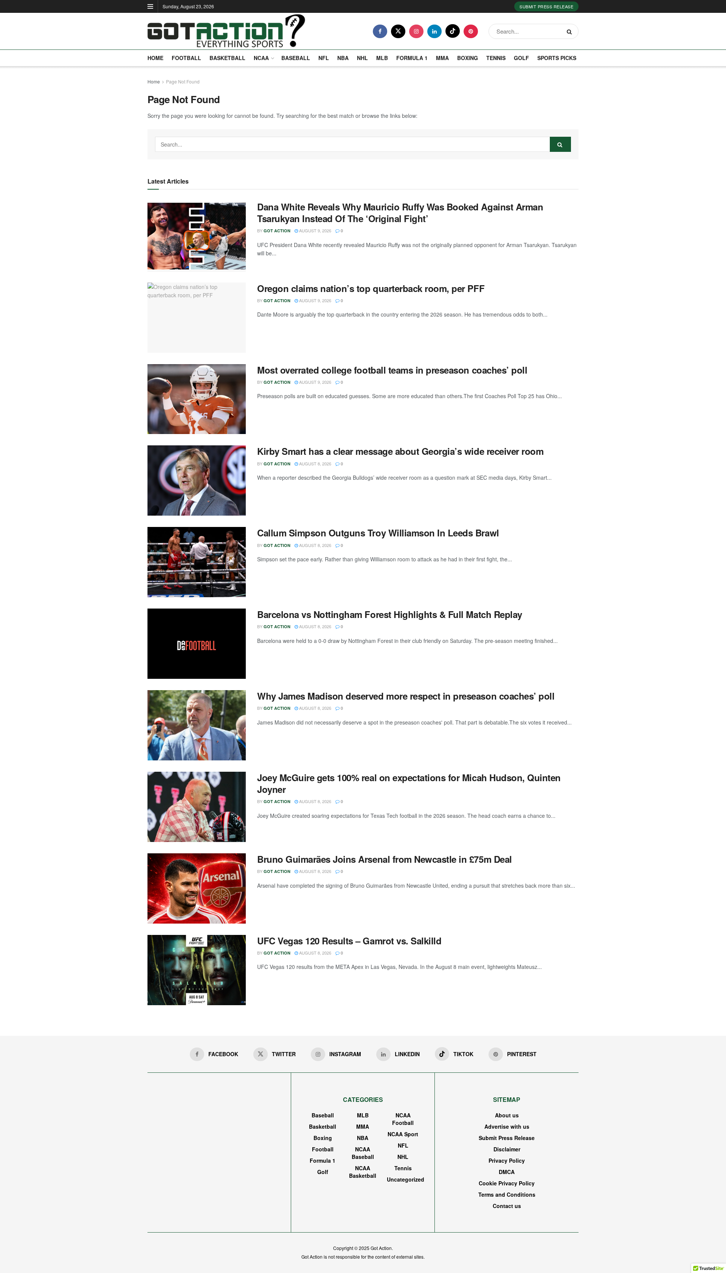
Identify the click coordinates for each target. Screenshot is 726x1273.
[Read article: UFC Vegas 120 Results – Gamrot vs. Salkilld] (196, 970)
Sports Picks (556, 58)
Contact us (507, 1206)
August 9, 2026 (314, 230)
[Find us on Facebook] (380, 31)
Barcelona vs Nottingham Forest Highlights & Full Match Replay (389, 614)
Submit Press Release (546, 6)
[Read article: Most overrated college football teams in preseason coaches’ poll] (196, 399)
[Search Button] (571, 31)
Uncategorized (405, 1179)
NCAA (261, 58)
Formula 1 (412, 58)
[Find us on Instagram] (416, 31)
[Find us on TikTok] (452, 31)
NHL (362, 58)
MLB (382, 58)
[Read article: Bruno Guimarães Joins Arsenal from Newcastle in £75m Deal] (196, 888)
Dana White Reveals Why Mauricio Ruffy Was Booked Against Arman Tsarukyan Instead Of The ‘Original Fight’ (400, 212)
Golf (521, 58)
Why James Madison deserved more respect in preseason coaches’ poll (405, 695)
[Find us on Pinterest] (471, 31)
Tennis (496, 58)
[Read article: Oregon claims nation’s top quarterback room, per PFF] (196, 318)
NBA (343, 58)
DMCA (507, 1172)
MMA (442, 58)
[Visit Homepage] (226, 31)
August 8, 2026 (314, 463)
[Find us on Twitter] (398, 31)
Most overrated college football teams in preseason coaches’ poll (392, 369)
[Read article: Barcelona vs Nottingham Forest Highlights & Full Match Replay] (196, 644)
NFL (323, 58)
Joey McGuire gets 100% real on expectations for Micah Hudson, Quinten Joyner (409, 783)
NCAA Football (403, 1118)
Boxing (467, 58)
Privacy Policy (507, 1160)
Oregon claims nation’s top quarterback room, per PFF (370, 288)
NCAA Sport (403, 1134)
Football (186, 58)
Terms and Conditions (506, 1194)
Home (155, 58)
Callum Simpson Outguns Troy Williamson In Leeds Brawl (378, 532)
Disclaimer (506, 1149)
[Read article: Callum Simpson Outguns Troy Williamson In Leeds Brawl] (196, 562)
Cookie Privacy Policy (507, 1183)
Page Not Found (183, 81)
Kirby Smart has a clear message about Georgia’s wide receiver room (400, 451)
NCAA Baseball (363, 1152)
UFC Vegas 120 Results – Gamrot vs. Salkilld (349, 940)
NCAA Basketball (362, 1171)
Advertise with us (506, 1126)
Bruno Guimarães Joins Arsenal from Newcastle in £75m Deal (384, 859)
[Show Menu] (150, 6)
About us (507, 1115)
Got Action (277, 230)
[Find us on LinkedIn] (434, 31)
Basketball (227, 58)
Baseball (295, 58)
